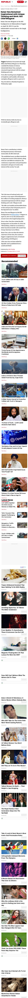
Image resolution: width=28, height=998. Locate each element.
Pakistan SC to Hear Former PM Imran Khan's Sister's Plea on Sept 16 (14, 494)
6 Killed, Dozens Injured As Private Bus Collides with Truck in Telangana (14, 400)
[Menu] (26, 2)
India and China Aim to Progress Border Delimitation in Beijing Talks (14, 328)
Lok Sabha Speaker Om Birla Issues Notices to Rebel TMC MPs (9, 506)
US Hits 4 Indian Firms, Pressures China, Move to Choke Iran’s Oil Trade (14, 304)
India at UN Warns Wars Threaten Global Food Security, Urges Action (12, 377)
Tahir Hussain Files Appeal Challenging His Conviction (8, 515)
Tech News (4, 450)
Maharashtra (15, 214)
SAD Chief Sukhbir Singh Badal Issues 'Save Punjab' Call (13, 471)
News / (2, 6)
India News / (8, 6)
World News (4, 307)
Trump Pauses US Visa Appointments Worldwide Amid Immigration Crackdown (13, 352)
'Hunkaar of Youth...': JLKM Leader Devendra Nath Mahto (12, 424)
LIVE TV (21, 2)
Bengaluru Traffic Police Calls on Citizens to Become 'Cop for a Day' (8, 526)
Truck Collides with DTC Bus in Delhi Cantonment (13, 281)
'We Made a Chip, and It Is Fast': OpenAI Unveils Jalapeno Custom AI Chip (14, 447)
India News (3, 35)
